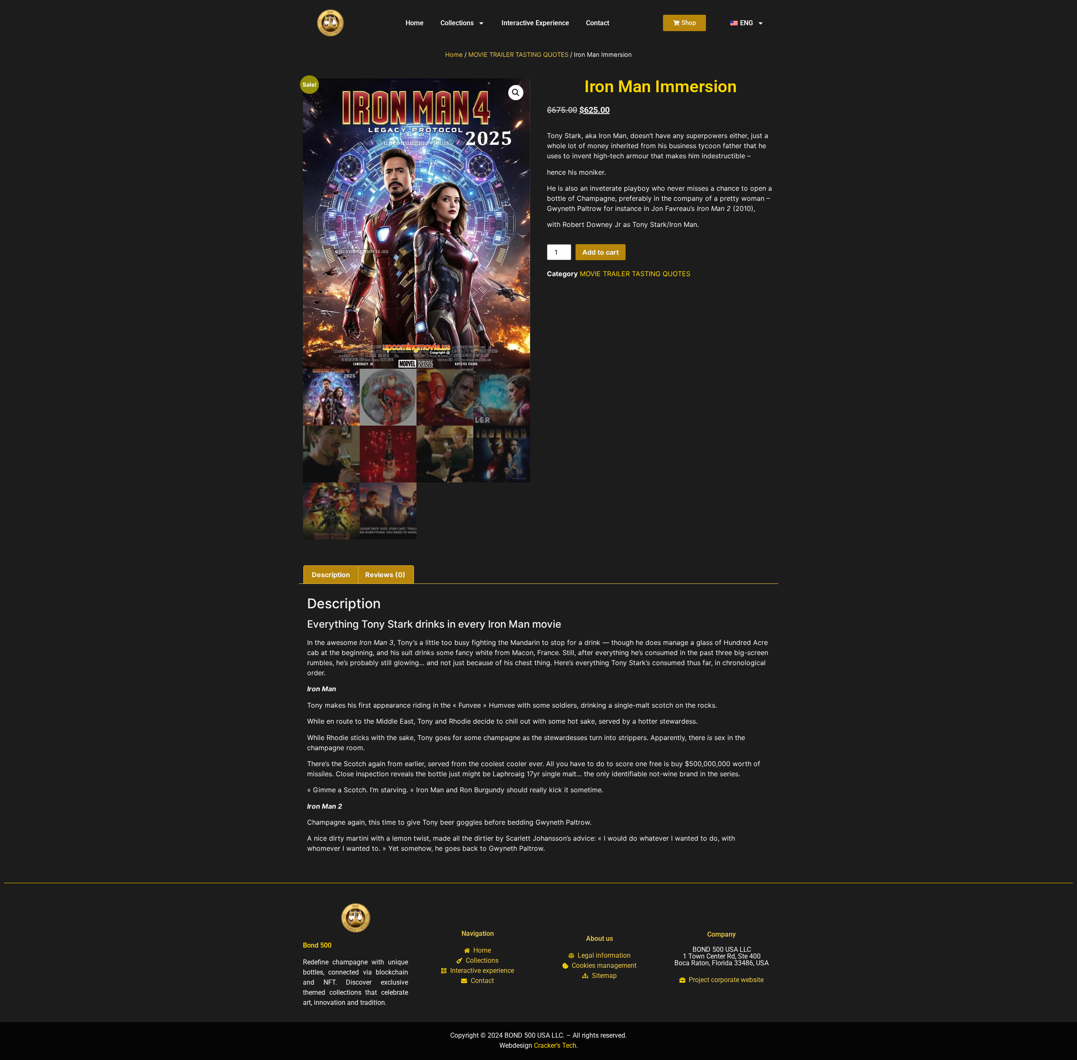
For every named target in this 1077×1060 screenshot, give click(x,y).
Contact (597, 23)
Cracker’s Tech (555, 1045)
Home (415, 23)
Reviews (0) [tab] (385, 574)
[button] (515, 92)
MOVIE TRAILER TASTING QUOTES (518, 55)
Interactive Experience (535, 23)
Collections (457, 23)
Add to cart (600, 252)
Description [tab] (331, 574)
